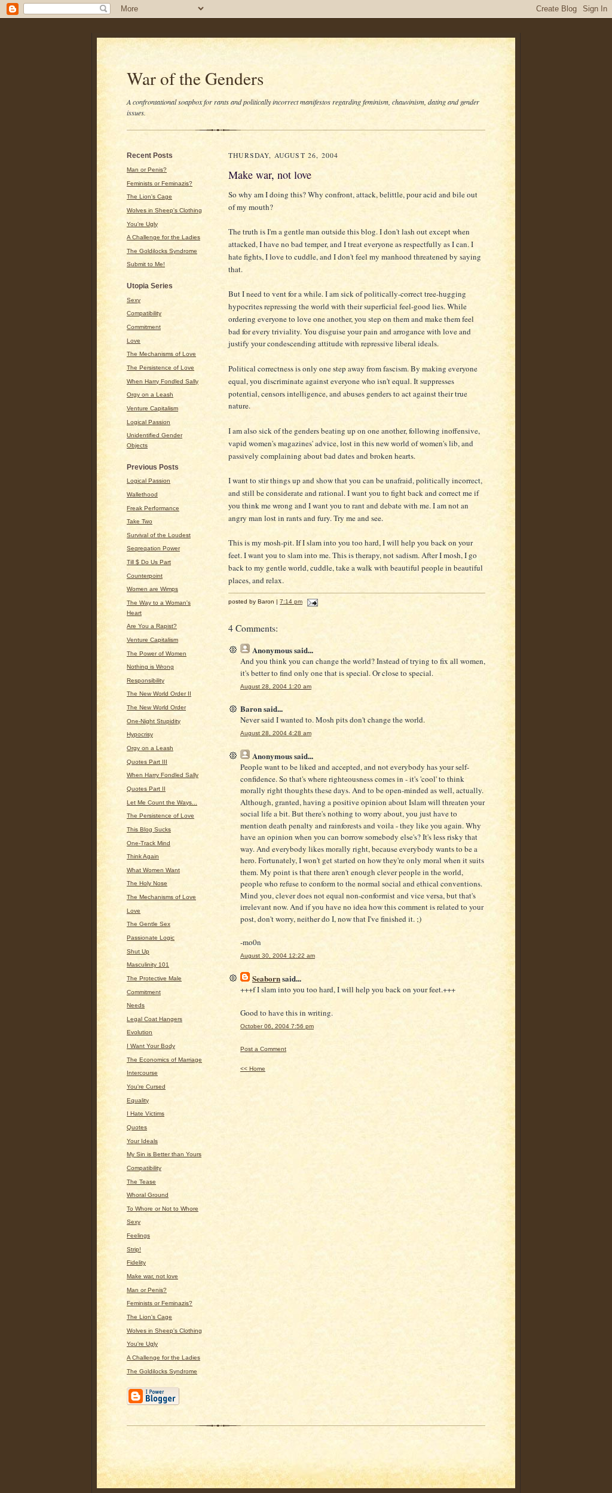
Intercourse (142, 1073)
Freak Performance (153, 508)
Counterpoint (145, 575)
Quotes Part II (146, 788)
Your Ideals (142, 1141)
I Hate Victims (145, 1113)
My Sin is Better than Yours (164, 1154)
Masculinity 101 (148, 964)
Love (133, 340)
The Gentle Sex (148, 924)
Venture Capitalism (152, 408)
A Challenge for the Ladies (163, 237)
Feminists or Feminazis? (159, 183)
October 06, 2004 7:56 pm (277, 1026)
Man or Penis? (147, 169)
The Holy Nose (147, 883)
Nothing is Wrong (150, 666)
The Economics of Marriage (164, 1059)
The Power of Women (156, 653)
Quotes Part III (147, 761)
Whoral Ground (148, 1195)
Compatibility (144, 313)
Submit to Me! (146, 264)
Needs (136, 1005)
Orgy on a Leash (150, 394)
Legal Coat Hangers (154, 1019)
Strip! (134, 1249)
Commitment (144, 327)
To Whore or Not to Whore (162, 1208)
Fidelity (136, 1262)
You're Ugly (142, 224)
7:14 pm (291, 601)
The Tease (141, 1181)
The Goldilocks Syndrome (162, 251)
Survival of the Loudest (159, 535)
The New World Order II (159, 693)
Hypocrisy (140, 734)
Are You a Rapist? (152, 626)
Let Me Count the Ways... (162, 802)
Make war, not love (152, 1276)
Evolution (139, 1032)
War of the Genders (195, 78)
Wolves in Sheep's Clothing (164, 210)
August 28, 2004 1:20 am (275, 686)
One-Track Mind (148, 843)
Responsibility (145, 680)
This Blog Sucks (149, 829)
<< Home (252, 1068)
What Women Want (153, 870)
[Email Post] (311, 601)
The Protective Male (154, 978)
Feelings (138, 1235)
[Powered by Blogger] (153, 1403)
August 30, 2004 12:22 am (277, 955)
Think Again (143, 856)
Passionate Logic (151, 937)
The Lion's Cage (149, 196)
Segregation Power (153, 548)
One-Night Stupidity (153, 721)
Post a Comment (263, 1049)
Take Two (139, 521)
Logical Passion (148, 422)
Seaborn (266, 978)
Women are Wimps (152, 589)
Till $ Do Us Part (149, 562)
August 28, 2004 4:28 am (275, 733)
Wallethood (142, 494)
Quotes (137, 1127)
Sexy (133, 300)
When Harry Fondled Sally (162, 381)
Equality (138, 1100)
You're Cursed (146, 1086)
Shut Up (138, 951)
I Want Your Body (151, 1046)
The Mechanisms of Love (161, 354)
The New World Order (156, 707)
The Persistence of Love (160, 367)
